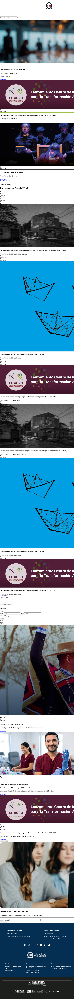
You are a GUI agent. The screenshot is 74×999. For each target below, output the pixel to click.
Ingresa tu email (4, 920)
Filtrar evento (4, 595)
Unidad (2, 617)
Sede (1, 615)
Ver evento (3, 79)
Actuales (10, 604)
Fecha (1, 611)
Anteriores (3, 604)
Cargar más (4, 841)
